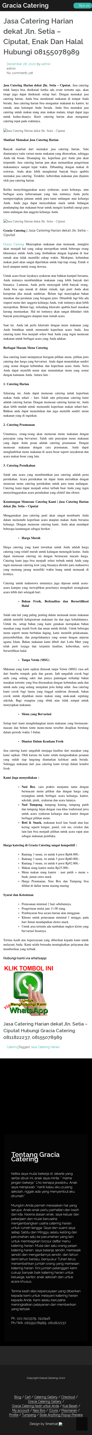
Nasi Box (39, 1410)
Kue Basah (70, 1406)
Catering (13, 1047)
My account (20, 1410)
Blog (17, 1397)
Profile (13, 1415)
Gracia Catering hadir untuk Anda (35, 1406)
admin (46, 64)
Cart (28, 1397)
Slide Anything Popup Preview (61, 1415)
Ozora (53, 1410)
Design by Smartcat (44, 1424)
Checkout (68, 1397)
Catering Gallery (46, 1397)
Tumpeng (29, 1415)
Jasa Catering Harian (45, 1047)
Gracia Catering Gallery (44, 1401)
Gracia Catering (25, 5)
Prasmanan (69, 1410)
